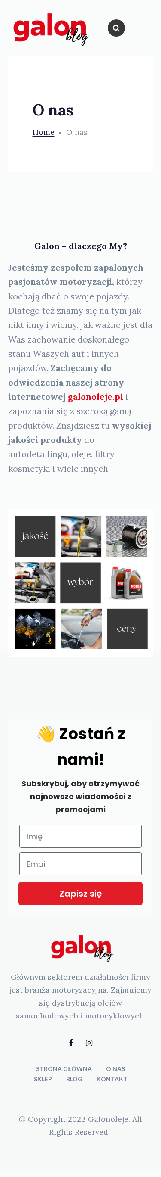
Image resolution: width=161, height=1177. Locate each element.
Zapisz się (80, 893)
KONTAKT (112, 1079)
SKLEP (43, 1079)
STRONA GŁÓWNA (64, 1068)
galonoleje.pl (95, 396)
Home (44, 132)
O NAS (115, 1068)
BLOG (74, 1079)
